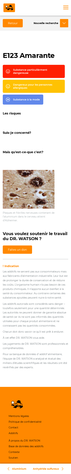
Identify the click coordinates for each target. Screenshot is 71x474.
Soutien (13, 457)
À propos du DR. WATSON (24, 440)
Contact (13, 427)
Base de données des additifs (26, 446)
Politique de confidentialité (25, 421)
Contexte (14, 452)
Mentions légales (19, 416)
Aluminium (19, 468)
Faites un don (17, 249)
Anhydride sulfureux (46, 468)
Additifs (13, 433)
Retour (13, 23)
